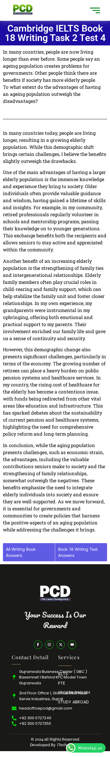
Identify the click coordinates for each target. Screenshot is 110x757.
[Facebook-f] (38, 644)
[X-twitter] (61, 644)
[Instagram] (49, 644)
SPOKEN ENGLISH (74, 692)
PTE (61, 683)
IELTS (63, 674)
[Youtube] (72, 644)
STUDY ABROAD (73, 702)
